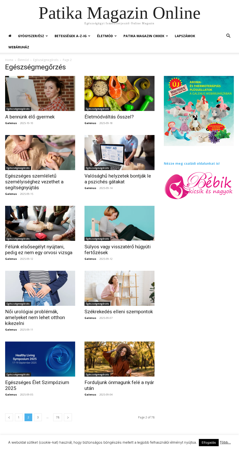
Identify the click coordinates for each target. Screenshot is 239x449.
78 (57, 417)
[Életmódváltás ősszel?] (119, 93)
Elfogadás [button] (209, 442)
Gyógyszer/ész (31, 36)
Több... (225, 442)
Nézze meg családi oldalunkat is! (192, 163)
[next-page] (68, 417)
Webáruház (18, 47)
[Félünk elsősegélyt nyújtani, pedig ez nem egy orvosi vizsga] (40, 223)
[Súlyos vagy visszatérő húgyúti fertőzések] (119, 223)
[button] (228, 36)
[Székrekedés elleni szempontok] (119, 288)
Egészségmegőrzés (45, 60)
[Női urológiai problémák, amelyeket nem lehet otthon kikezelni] (40, 288)
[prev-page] (9, 417)
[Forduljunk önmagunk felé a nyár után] (119, 359)
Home (9, 60)
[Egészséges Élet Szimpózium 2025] (40, 359)
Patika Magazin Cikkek (143, 36)
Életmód (105, 36)
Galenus (11, 123)
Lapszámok (185, 36)
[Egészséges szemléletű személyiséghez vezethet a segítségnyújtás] (40, 152)
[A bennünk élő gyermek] (40, 93)
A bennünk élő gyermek (30, 117)
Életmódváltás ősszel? (109, 117)
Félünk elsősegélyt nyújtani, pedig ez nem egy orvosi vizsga (38, 249)
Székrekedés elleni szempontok (118, 311)
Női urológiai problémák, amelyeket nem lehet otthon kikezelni (35, 317)
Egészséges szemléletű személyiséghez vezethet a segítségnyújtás (34, 181)
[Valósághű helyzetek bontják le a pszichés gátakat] (119, 152)
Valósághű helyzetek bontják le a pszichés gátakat (117, 179)
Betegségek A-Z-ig (71, 36)
